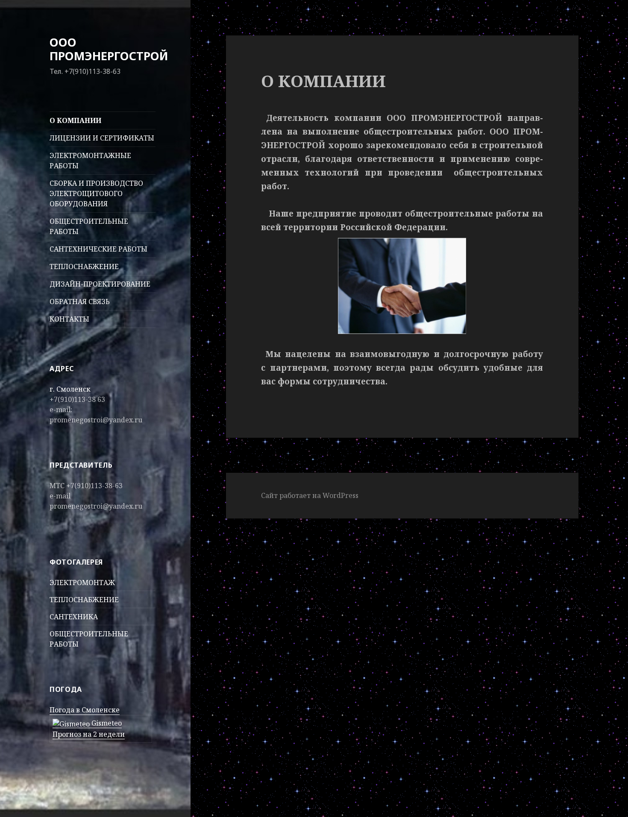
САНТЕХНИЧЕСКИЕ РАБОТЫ (98, 249)
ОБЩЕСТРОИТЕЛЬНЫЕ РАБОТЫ (89, 226)
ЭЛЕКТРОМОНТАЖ (82, 582)
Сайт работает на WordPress (309, 495)
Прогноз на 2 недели (89, 734)
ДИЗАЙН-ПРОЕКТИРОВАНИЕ (100, 284)
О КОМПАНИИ (75, 120)
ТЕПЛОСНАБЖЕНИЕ (84, 266)
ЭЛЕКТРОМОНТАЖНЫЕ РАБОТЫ (90, 160)
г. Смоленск (70, 389)
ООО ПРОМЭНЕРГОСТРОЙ (109, 49)
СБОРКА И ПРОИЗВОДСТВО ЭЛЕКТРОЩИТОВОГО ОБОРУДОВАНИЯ (96, 193)
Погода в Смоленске (85, 710)
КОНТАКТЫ (69, 319)
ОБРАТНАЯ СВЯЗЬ (80, 301)
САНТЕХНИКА (74, 616)
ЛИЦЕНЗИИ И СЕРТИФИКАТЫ (102, 138)
